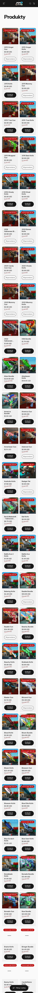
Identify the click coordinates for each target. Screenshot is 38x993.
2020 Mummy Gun (9, 303)
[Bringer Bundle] (28, 935)
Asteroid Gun (27, 447)
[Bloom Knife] (10, 757)
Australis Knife (9, 481)
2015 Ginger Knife (26, 48)
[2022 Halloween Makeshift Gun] (10, 328)
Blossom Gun (27, 768)
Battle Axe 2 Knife (9, 555)
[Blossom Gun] (28, 757)
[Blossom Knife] (10, 792)
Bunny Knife (9, 982)
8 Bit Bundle (26, 339)
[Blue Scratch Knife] (10, 827)
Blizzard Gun (27, 697)
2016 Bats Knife (28, 156)
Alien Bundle (9, 376)
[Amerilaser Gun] (10, 436)
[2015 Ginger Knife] (28, 36)
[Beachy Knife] (10, 651)
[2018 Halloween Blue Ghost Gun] (10, 218)
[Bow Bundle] (28, 900)
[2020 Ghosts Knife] (28, 255)
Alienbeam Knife (26, 377)
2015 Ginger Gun (9, 48)
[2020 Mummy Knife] (28, 291)
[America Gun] (28, 400)
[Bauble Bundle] (28, 580)
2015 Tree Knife (28, 120)
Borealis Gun (9, 911)
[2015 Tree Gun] (10, 109)
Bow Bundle (26, 911)
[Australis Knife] (10, 470)
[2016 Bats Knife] (28, 144)
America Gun (27, 412)
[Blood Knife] (10, 721)
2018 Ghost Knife (26, 193)
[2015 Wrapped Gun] (10, 144)
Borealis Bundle (28, 874)
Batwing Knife (9, 591)
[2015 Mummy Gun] (28, 72)
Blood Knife (8, 733)
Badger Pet (26, 481)
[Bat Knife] (28, 505)
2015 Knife (8, 84)
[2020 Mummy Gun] (10, 291)
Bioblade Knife (27, 662)
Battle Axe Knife (26, 555)
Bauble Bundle (27, 591)
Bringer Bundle (27, 947)
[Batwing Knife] (10, 580)
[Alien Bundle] (10, 365)
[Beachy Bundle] (28, 615)
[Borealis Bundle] (28, 863)
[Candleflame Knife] (28, 971)
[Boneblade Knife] (10, 863)
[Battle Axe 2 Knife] (10, 543)
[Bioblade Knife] (28, 651)
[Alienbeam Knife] (28, 365)
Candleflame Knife (27, 983)
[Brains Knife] (10, 935)
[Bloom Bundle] (28, 721)
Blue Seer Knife (28, 839)
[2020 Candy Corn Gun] (10, 255)
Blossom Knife (9, 803)
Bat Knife (25, 517)
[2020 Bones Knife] (28, 218)
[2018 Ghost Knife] (28, 181)
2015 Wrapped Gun (9, 157)
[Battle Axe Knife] (28, 543)
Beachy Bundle (27, 627)
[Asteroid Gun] (28, 436)
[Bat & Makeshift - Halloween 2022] (10, 505)
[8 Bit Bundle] (28, 328)
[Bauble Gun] (10, 615)
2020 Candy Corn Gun (9, 267)
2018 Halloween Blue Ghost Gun (10, 230)
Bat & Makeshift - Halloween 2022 (10, 518)
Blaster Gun (8, 697)
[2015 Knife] (10, 72)
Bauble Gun (8, 627)
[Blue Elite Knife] (28, 792)
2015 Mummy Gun (27, 85)
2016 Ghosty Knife (9, 193)
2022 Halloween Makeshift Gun (9, 340)
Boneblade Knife (8, 875)
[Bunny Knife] (10, 971)
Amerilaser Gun (10, 447)
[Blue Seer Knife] (28, 827)
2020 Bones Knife (26, 230)
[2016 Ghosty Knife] (10, 181)
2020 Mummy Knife (27, 303)
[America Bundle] (10, 400)
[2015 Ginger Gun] (10, 36)
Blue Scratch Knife (9, 840)
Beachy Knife (9, 662)
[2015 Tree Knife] (28, 109)
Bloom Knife (9, 768)
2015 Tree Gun (9, 120)
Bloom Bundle (27, 733)
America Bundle (7, 413)
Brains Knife (9, 947)
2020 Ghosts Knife (27, 267)
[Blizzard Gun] (28, 686)
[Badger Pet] (28, 470)
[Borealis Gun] (10, 900)
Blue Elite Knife (27, 803)
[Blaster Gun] (10, 686)
